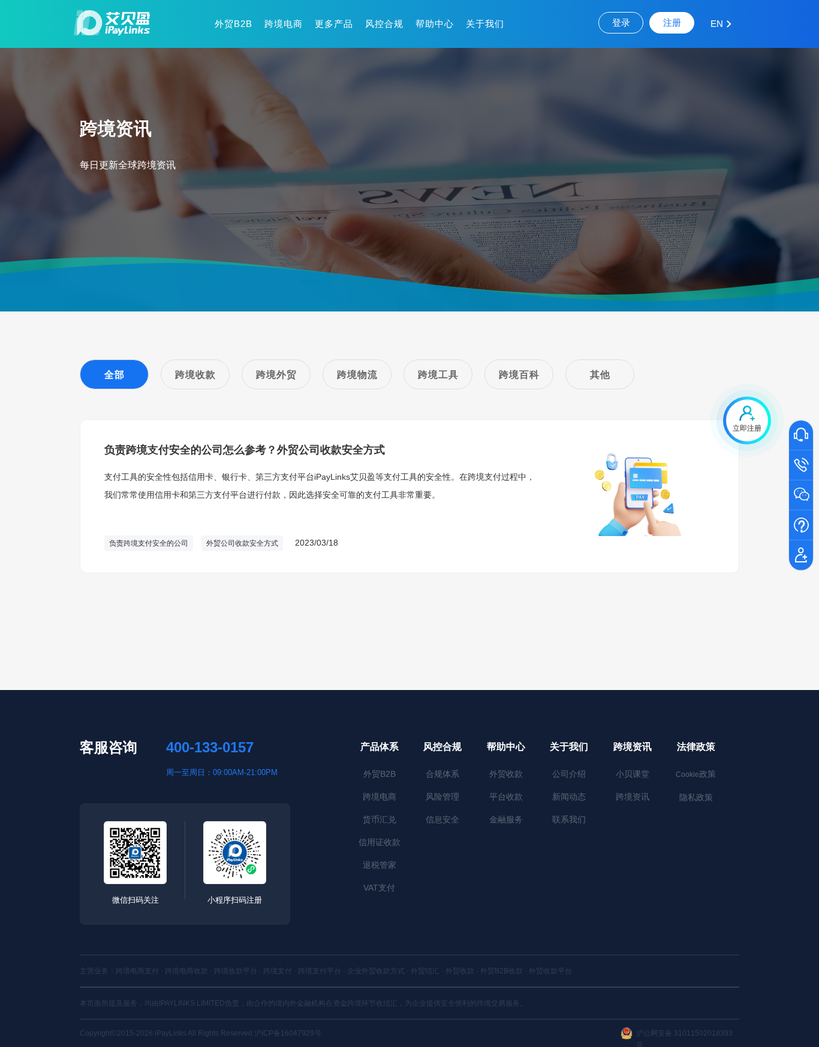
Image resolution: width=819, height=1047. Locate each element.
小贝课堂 (632, 774)
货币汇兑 (379, 819)
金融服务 (506, 819)
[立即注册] (801, 555)
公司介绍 (569, 774)
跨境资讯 (632, 747)
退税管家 (379, 865)
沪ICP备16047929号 (287, 1033)
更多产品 (334, 24)
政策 (696, 774)
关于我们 (485, 24)
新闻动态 (569, 796)
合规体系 (442, 774)
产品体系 (379, 747)
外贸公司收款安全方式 (242, 543)
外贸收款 (506, 774)
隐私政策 (696, 797)
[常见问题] (801, 526)
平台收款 (506, 796)
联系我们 (569, 819)
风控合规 (384, 24)
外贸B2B (233, 24)
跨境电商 (283, 24)
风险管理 (442, 796)
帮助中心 (434, 24)
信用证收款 (380, 842)
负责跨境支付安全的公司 (148, 543)
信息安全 (442, 819)
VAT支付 (379, 887)
